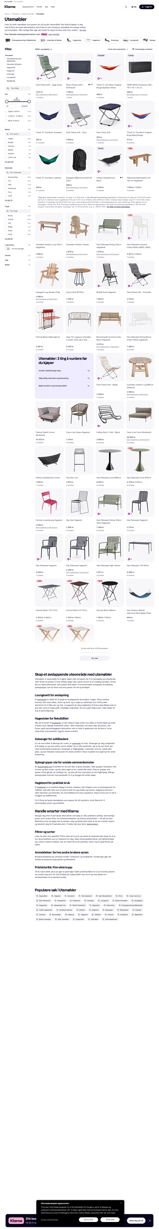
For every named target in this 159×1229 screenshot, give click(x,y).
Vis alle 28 (9, 239)
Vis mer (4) (11, 81)
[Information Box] (51, 49)
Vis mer (83, 30)
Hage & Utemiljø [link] (28, 14)
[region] (80, 1213)
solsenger (76, 743)
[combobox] (118, 49)
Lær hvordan (54, 34)
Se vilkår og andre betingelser (118, 207)
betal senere (92, 824)
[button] (133, 6)
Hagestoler (11, 68)
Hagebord (10, 71)
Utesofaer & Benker (14, 64)
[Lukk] (121, 1202)
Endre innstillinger (49, 1220)
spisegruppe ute (45, 766)
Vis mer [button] (94, 658)
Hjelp (53, 7)
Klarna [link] (7, 14)
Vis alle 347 (9, 162)
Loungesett (11, 77)
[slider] (6, 101)
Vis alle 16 (8, 200)
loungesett (42, 699)
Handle (39, 7)
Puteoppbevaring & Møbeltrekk (14, 60)
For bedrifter (18, 2)
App (46, 7)
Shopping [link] (15, 14)
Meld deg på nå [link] (136, 1220)
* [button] (47, 94)
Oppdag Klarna (28, 7)
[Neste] (151, 40)
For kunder (8, 2)
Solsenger (10, 74)
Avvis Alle (88, 1220)
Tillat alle (110, 1220)
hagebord (41, 787)
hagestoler (56, 723)
